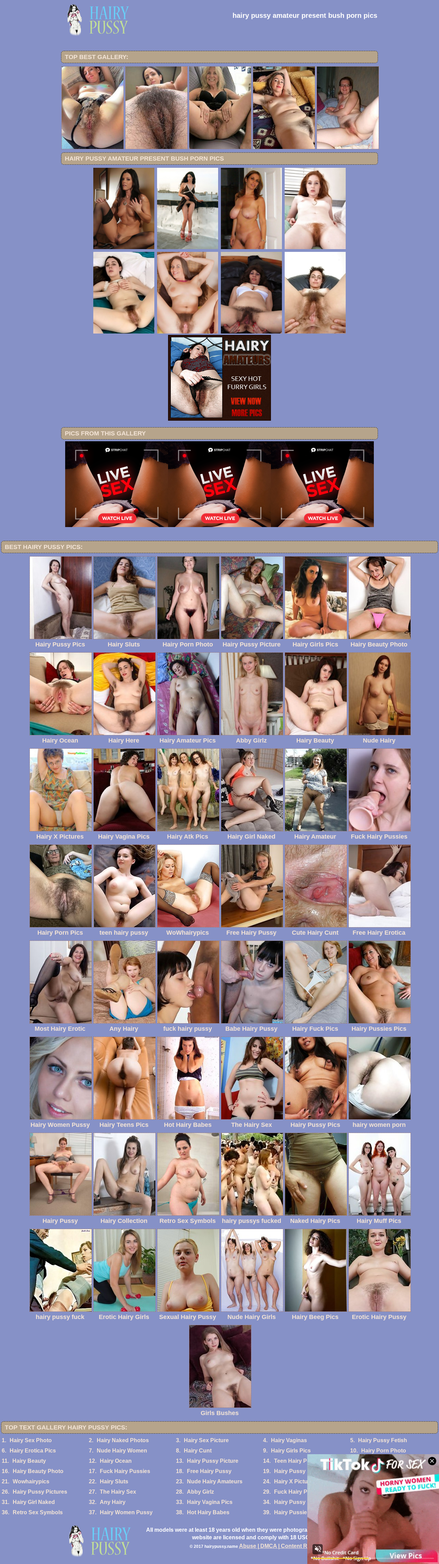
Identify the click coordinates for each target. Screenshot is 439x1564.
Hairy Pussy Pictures (40, 1492)
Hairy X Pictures (295, 1481)
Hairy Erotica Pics (33, 1451)
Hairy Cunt (198, 1451)
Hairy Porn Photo (383, 1451)
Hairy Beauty (29, 1461)
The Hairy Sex (118, 1492)
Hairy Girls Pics (291, 1451)
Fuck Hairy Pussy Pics (303, 1492)
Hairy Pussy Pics (296, 1471)
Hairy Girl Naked (34, 1502)
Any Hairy (113, 1502)
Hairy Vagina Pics (210, 1502)
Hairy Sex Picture (206, 1440)
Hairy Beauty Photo (38, 1471)
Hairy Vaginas (289, 1440)
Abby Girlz (200, 1492)
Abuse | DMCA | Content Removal (282, 1546)
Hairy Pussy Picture (212, 1461)
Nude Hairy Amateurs (214, 1481)
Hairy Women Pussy (126, 1512)
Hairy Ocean (116, 1461)
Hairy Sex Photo (31, 1440)
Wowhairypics (31, 1481)
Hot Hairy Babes (208, 1512)
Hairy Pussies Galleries (304, 1512)
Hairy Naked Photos (123, 1440)
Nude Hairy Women (122, 1451)
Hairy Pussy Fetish (382, 1440)
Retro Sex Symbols (38, 1512)
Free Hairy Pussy (209, 1471)
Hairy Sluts (114, 1481)
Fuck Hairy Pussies (125, 1471)
